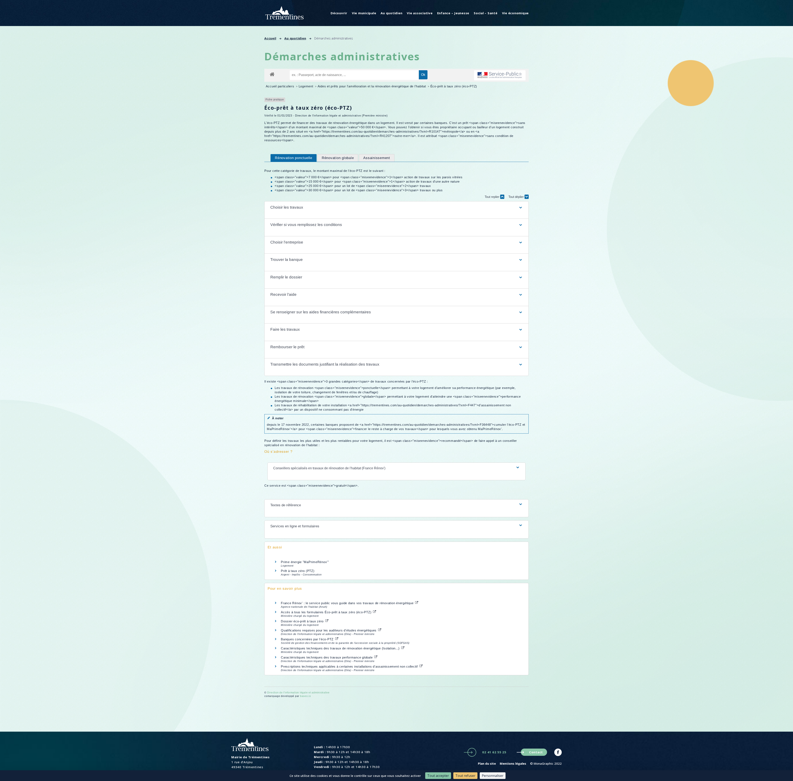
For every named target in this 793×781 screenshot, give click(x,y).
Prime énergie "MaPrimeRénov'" (305, 562)
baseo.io (305, 696)
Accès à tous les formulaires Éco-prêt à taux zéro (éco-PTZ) (326, 612)
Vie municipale (364, 13)
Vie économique (515, 13)
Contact (536, 752)
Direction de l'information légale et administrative (298, 692)
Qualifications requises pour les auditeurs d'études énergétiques (329, 630)
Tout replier (492, 197)
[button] (396, 207)
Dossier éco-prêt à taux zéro (303, 621)
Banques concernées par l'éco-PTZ (308, 639)
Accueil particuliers (280, 86)
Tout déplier (516, 197)
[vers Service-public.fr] (500, 75)
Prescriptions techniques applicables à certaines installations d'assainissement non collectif (350, 666)
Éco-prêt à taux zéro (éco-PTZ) (453, 86)
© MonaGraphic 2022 (546, 763)
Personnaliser (492, 775)
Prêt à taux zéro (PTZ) (298, 571)
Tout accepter (438, 775)
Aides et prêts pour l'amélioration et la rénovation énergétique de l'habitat (372, 86)
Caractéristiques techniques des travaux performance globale (327, 657)
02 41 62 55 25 (494, 752)
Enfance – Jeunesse (453, 13)
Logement (306, 86)
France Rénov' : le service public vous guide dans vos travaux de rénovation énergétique (347, 603)
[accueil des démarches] (272, 74)
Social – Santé (485, 13)
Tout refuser (465, 775)
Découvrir (339, 13)
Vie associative (419, 13)
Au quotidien (391, 13)
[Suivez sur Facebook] (558, 752)
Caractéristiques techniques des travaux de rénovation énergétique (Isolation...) (341, 648)
